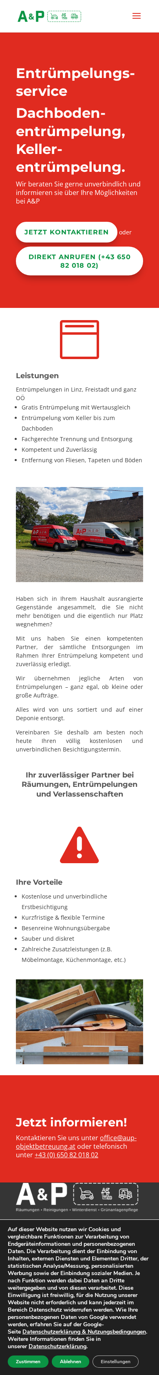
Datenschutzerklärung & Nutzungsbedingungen (84, 1332)
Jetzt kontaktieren (66, 232)
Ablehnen (70, 1361)
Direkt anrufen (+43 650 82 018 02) (80, 261)
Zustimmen (28, 1361)
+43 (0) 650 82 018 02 (66, 1154)
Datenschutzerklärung (57, 1346)
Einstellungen (115, 1361)
